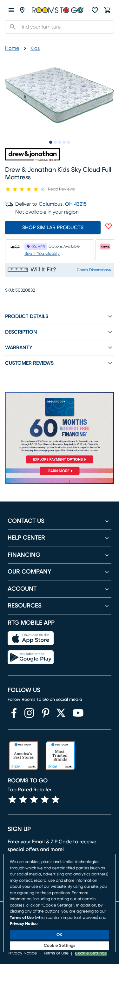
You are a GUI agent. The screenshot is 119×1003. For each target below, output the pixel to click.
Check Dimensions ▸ (94, 270)
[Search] (11, 27)
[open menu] (11, 10)
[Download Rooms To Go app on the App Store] (31, 638)
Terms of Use (22, 918)
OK (59, 935)
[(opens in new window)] (14, 713)
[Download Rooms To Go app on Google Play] (31, 657)
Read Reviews (61, 189)
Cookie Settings (59, 946)
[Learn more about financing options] (59, 474)
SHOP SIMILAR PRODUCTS (52, 227)
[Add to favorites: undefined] (108, 226)
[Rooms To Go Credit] (59, 429)
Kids (35, 48)
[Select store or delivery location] (22, 10)
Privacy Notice (24, 924)
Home (12, 48)
